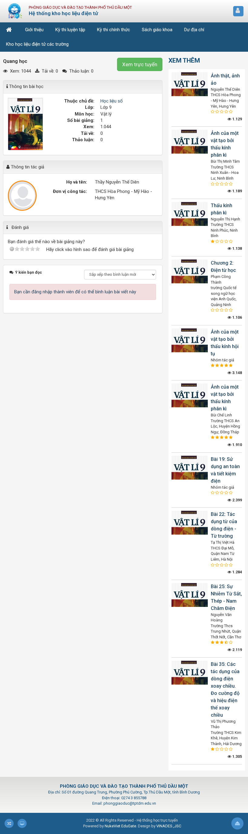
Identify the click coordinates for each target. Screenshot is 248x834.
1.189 (236, 191)
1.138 (236, 248)
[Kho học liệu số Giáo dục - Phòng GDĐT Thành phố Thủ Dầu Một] (15, 11)
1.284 (236, 572)
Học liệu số (111, 101)
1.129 (236, 119)
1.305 (236, 756)
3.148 (236, 372)
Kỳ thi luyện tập (70, 29)
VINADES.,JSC (168, 826)
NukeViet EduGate (120, 826)
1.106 (236, 317)
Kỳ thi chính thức (113, 29)
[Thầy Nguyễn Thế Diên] (22, 195)
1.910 (236, 444)
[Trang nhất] (9, 29)
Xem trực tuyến (139, 64)
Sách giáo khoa (157, 29)
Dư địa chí (194, 29)
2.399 (236, 500)
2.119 (236, 649)
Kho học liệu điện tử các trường (37, 44)
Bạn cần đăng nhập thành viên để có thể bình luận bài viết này (75, 292)
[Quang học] (25, 123)
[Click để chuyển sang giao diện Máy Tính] (22, 823)
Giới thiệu (34, 29)
